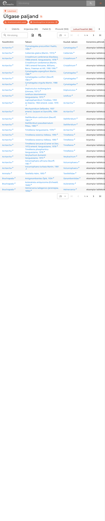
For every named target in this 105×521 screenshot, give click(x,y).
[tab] (15, 29)
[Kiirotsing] (90, 3)
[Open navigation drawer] (100, 3)
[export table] (32, 35)
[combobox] (62, 35)
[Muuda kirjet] (41, 16)
